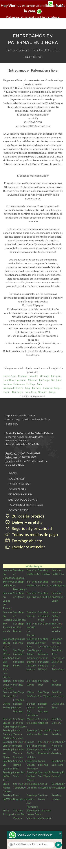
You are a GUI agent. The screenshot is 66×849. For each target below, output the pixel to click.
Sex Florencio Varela (8, 627)
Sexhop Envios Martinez (43, 707)
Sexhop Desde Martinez (18, 707)
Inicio (27, 56)
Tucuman (55, 376)
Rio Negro (17, 392)
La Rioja (30, 384)
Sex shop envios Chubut (8, 642)
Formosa (36, 388)
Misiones (32, 380)
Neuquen (42, 392)
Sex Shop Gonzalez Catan (18, 654)
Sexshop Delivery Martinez (8, 734)
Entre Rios (8, 380)
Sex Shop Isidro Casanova (32, 654)
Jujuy (27, 388)
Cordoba (22, 376)
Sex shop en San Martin (18, 627)
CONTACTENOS (18, 510)
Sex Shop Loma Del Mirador (43, 665)
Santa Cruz (30, 392)
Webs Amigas (34, 566)
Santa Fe (33, 376)
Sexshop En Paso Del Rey (32, 753)
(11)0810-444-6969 (29, 453)
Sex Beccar (44, 623)
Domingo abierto (26, 540)
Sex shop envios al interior (57, 627)
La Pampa (44, 380)
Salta (39, 384)
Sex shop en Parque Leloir (57, 596)
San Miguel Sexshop (8, 654)
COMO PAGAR (17, 489)
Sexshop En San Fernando (32, 764)
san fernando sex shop (43, 654)
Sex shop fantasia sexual (57, 642)
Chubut (6, 392)
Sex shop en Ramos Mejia (43, 616)
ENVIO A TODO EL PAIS (22, 499)
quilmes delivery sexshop (7, 684)
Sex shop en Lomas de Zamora (8, 600)
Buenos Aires (9, 376)
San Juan (7, 384)
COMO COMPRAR (19, 483)
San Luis (55, 380)
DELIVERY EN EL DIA (20, 494)
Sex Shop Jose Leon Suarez (6, 669)
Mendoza (44, 376)
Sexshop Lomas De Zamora (18, 814)
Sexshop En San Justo (8, 776)
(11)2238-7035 (27, 457)
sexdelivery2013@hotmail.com (30, 460)
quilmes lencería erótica (31, 665)
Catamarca (19, 384)
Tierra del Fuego (51, 388)
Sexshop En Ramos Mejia (20, 764)
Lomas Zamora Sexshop (18, 734)
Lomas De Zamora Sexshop (18, 753)
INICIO (12, 473)
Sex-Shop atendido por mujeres (20, 722)
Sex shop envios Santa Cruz (44, 642)
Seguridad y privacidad (31, 528)
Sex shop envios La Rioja (32, 642)
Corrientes (21, 380)
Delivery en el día (26, 522)
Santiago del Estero (13, 388)
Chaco (52, 392)
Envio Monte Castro (7, 787)
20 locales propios (27, 516)
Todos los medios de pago (34, 534)
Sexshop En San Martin (32, 776)
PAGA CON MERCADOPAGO (25, 504)
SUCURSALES (16, 478)
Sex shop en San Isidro (57, 616)
